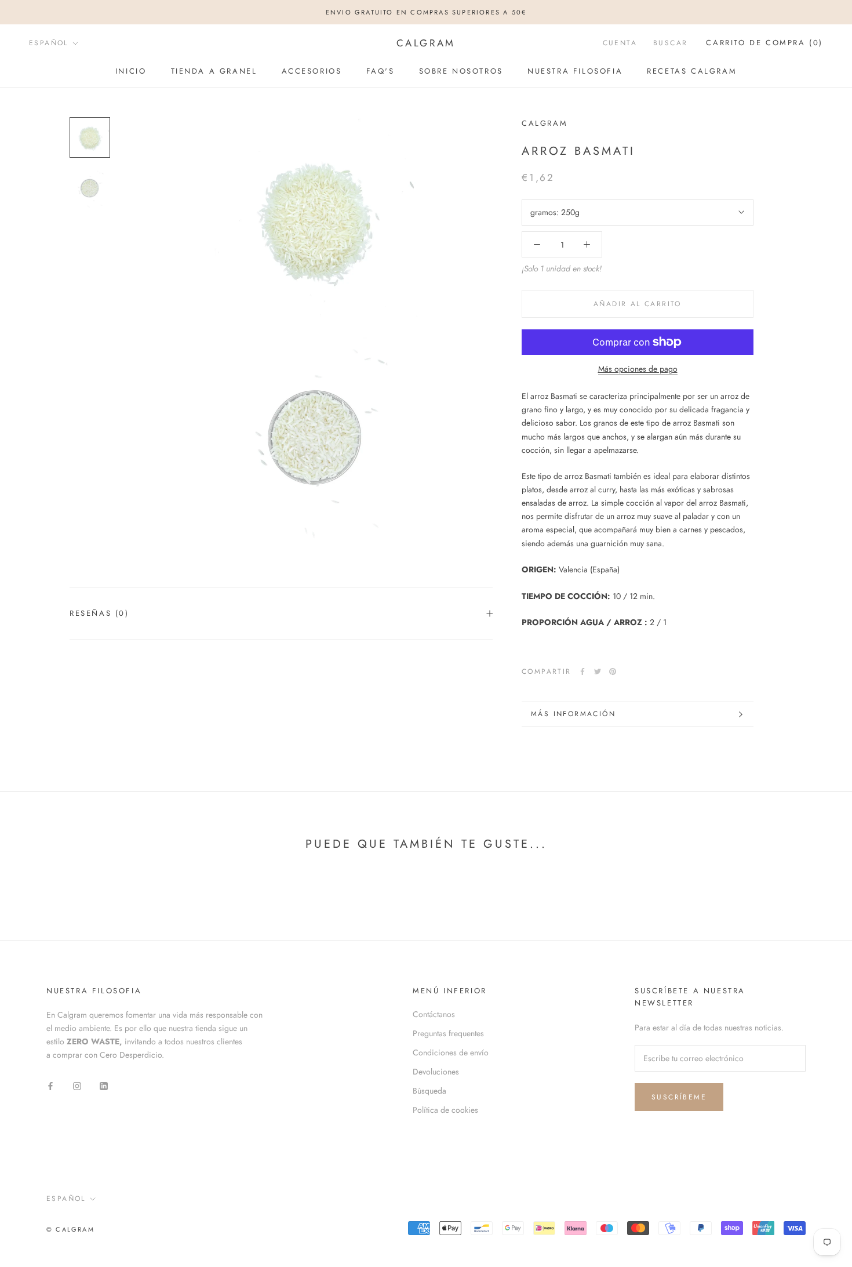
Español (48, 43)
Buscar (670, 43)
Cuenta (620, 43)
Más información (573, 714)
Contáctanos (434, 1014)
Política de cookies (445, 1110)
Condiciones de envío (451, 1052)
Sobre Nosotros (461, 71)
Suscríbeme (679, 1097)
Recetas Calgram (692, 71)
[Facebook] (582, 671)
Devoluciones (436, 1071)
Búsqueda (429, 1091)
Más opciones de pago (638, 369)
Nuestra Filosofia (574, 71)
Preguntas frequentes (448, 1033)
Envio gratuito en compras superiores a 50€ (426, 12)
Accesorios (312, 71)
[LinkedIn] (104, 1085)
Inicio (131, 71)
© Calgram (70, 1229)
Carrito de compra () (764, 43)
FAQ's (380, 71)
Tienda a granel (214, 71)
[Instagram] (77, 1085)
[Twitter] (597, 671)
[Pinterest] (612, 671)
